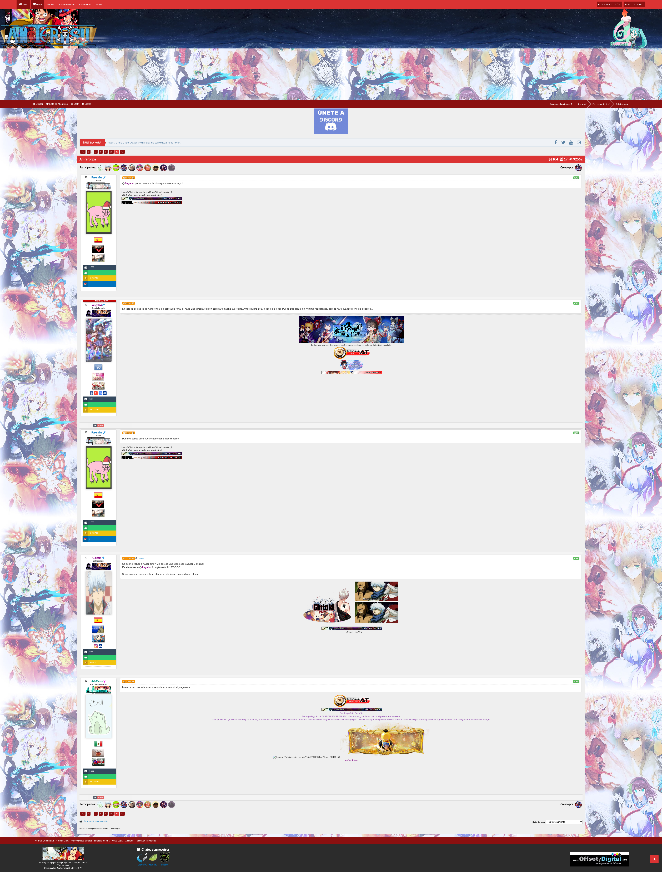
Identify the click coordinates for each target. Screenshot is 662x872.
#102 (576, 303)
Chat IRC (50, 4)
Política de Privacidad (146, 841)
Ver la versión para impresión (96, 821)
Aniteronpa (622, 104)
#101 (576, 178)
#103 (576, 433)
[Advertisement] (331, 74)
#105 (576, 682)
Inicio (25, 4)
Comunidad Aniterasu (560, 104)
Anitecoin (84, 4)
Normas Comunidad (44, 841)
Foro (39, 4)
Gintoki (141, 558)
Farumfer (96, 177)
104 (555, 159)
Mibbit (164, 864)
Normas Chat (62, 841)
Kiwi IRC (153, 864)
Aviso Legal (117, 841)
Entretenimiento (600, 104)
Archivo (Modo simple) (81, 841)
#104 (576, 558)
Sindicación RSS (102, 841)
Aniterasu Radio (67, 4)
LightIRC (142, 864)
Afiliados (129, 841)
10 (111, 152)
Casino (98, 4)
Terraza (581, 104)
